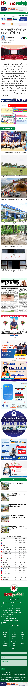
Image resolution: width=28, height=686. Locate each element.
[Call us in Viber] (18, 599)
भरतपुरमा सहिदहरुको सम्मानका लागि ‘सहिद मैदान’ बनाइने (14, 176)
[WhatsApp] (26, 38)
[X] (24, 38)
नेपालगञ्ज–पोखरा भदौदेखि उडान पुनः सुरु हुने (14, 223)
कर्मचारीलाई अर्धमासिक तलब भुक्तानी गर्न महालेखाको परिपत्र (14, 271)
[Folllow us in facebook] (10, 599)
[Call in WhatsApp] (15, 599)
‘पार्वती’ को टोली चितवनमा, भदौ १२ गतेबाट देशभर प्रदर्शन (14, 152)
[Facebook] (22, 38)
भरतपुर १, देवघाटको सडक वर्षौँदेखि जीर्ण (14, 247)
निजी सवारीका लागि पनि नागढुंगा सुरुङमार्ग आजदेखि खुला (14, 200)
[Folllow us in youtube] (13, 599)
